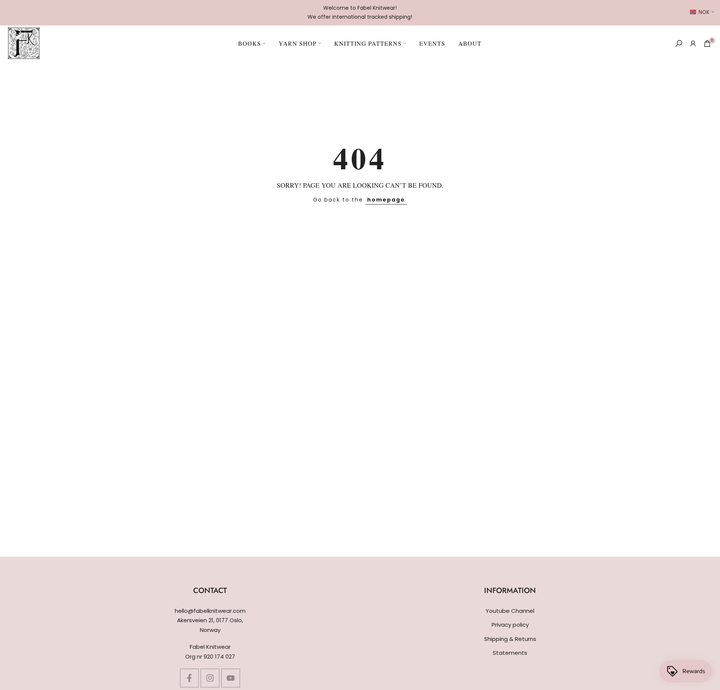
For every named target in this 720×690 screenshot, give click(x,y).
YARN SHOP (297, 43)
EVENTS (432, 43)
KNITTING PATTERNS (368, 43)
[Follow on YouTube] (230, 678)
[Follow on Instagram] (210, 678)
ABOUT (470, 43)
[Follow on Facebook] (189, 678)
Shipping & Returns (510, 639)
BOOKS (249, 43)
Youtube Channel (510, 611)
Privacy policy (510, 625)
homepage (386, 199)
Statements (510, 653)
